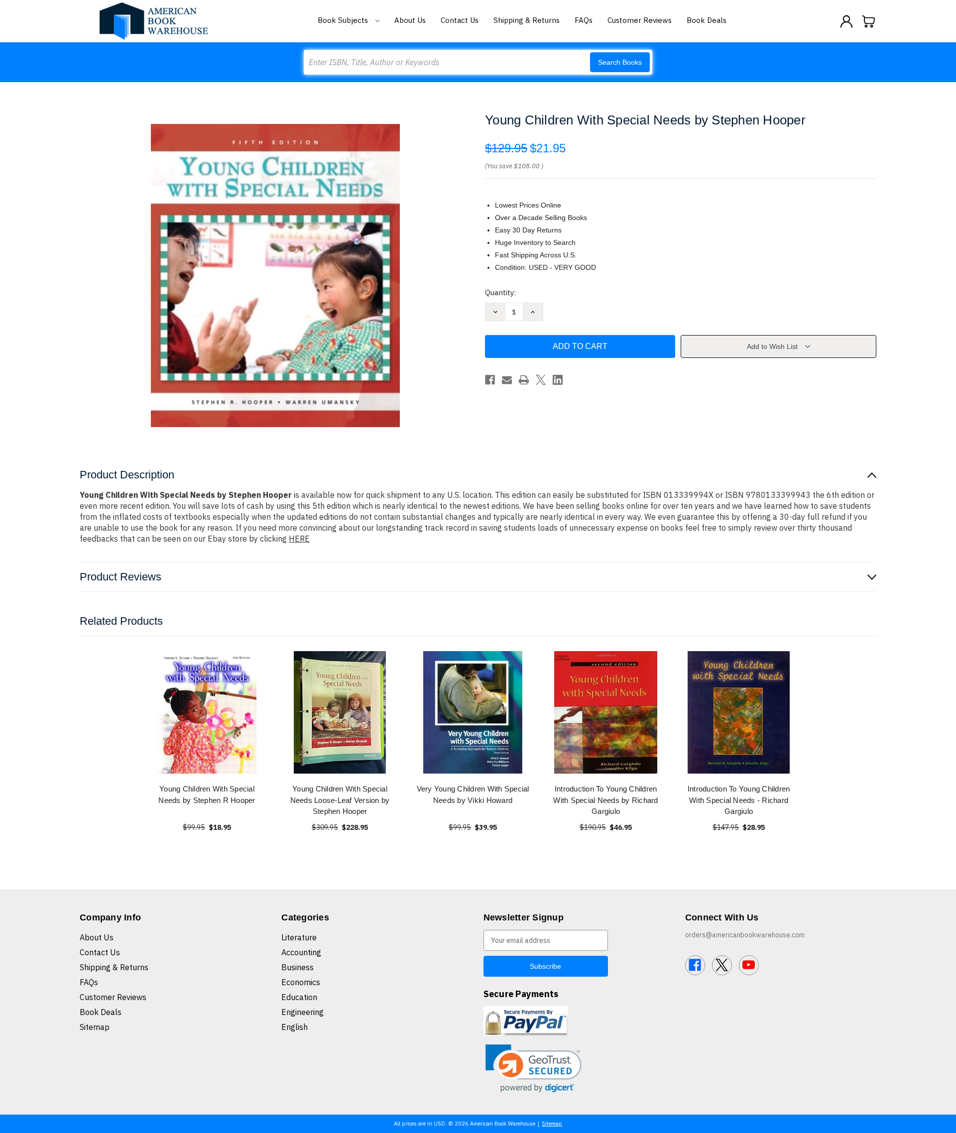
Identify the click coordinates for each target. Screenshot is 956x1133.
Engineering (302, 1012)
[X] (541, 380)
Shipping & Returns (526, 20)
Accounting (301, 952)
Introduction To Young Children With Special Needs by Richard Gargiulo (605, 800)
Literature (299, 937)
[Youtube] (748, 965)
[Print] (524, 380)
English (294, 1027)
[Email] (507, 380)
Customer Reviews (639, 20)
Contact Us (459, 20)
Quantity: (500, 292)
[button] (533, 1068)
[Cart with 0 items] (868, 21)
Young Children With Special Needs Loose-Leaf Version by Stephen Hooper (340, 800)
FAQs (584, 20)
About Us (410, 20)
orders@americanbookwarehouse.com (745, 934)
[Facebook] (490, 380)
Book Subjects (344, 20)
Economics (300, 982)
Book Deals (706, 20)
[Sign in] (846, 21)
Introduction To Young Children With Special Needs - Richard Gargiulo (739, 800)
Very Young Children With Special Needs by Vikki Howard (473, 794)
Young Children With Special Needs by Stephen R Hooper (206, 794)
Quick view (207, 712)
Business (297, 967)
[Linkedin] (558, 380)
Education (299, 997)
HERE (299, 539)
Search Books (620, 62)
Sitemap (95, 1027)
